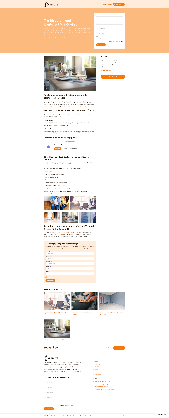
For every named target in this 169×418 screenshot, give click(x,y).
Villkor (64, 415)
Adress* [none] (97, 36)
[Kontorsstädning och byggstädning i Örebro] (57, 301)
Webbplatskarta (97, 372)
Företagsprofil (57, 148)
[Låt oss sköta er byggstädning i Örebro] (112, 301)
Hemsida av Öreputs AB (50, 349)
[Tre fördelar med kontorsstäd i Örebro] (57, 328)
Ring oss (65, 148)
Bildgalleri (96, 369)
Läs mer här (47, 316)
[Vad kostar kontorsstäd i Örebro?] (84, 301)
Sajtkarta (69, 415)
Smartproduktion (94, 415)
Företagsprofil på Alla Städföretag (80, 415)
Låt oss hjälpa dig (101, 44)
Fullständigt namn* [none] (99, 15)
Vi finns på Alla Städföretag (69, 141)
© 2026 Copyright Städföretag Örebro (52, 415)
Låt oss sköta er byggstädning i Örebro (111, 312)
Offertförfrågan (74, 148)
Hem (104, 4)
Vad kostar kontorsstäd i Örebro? (82, 312)
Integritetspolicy (97, 374)
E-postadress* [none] (98, 20)
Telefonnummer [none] (99, 25)
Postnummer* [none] (98, 31)
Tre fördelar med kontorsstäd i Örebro (56, 340)
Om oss (109, 4)
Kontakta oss (97, 364)
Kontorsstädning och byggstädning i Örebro (104, 389)
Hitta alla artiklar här (105, 70)
